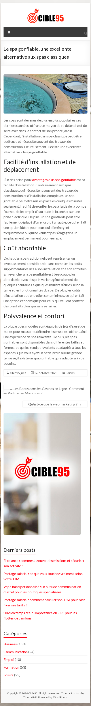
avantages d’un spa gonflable (54, 179)
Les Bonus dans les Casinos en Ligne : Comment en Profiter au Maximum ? (44, 390)
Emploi (9, 659)
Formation (11, 667)
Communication (16, 652)
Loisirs (70, 373)
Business (10, 644)
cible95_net (18, 373)
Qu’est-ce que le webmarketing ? (55, 404)
